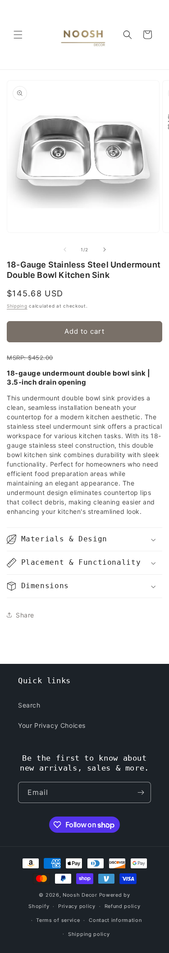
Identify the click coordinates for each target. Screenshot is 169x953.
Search (29, 705)
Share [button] (25, 615)
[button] (18, 35)
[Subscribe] (141, 792)
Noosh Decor (80, 895)
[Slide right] (104, 249)
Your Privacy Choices (52, 725)
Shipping (17, 306)
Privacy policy (77, 906)
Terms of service (58, 920)
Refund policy (123, 906)
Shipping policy (89, 934)
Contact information (115, 920)
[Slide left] (65, 249)
